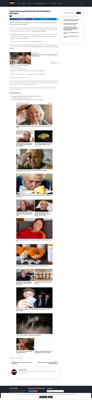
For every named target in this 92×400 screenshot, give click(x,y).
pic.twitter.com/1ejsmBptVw (39, 70)
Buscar (78, 12)
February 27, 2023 (38, 41)
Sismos (23, 3)
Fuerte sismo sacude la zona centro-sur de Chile (21, 97)
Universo (29, 3)
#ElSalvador (25, 65)
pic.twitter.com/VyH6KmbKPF (22, 38)
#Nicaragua (20, 65)
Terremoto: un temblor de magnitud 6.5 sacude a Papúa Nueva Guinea (26, 96)
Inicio (19, 3)
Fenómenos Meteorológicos (39, 3)
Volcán (47, 3)
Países (59, 3)
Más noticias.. (53, 3)
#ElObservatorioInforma (18, 34)
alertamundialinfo (23, 369)
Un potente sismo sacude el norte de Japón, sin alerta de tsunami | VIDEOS (27, 99)
